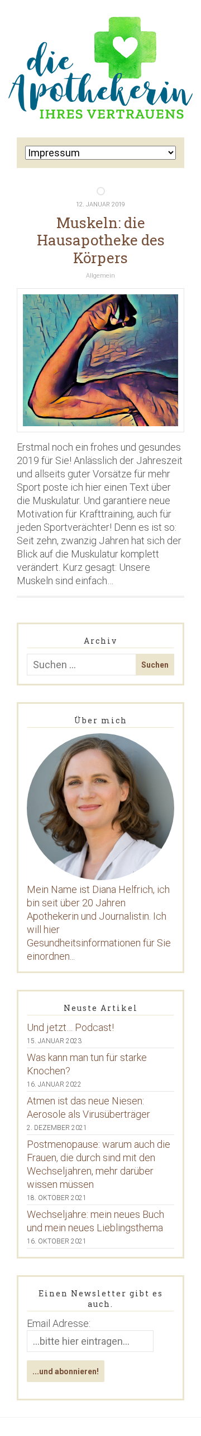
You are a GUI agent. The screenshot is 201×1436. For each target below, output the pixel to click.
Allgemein (100, 275)
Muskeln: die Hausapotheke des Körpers (101, 240)
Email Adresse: (58, 1323)
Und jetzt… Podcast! (70, 1027)
